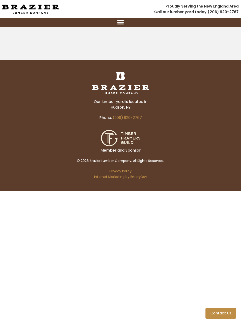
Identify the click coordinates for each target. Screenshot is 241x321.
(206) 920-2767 (127, 117)
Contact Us (220, 313)
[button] (120, 22)
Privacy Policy (120, 171)
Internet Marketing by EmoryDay (120, 176)
